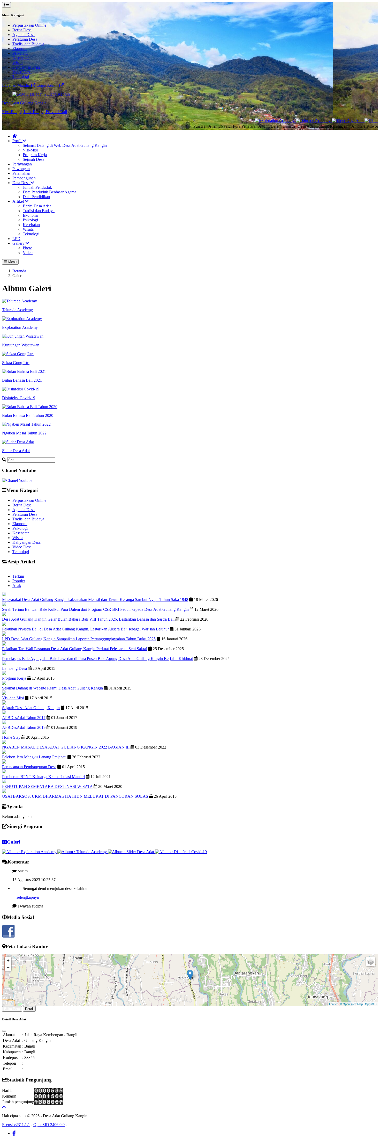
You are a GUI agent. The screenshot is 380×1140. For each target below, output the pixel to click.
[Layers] (370, 961)
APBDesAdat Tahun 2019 (23, 727)
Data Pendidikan (36, 196)
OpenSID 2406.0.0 (49, 1124)
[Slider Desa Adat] (325, 120)
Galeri (13, 842)
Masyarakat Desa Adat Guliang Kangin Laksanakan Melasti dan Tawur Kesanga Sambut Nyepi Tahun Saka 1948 (95, 599)
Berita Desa (22, 30)
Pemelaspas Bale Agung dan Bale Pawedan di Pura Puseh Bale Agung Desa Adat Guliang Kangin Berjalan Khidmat (97, 658)
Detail (29, 1009)
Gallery (19, 243)
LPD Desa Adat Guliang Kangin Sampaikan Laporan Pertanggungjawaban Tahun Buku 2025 (79, 639)
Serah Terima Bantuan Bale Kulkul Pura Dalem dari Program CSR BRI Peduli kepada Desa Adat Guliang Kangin (95, 609)
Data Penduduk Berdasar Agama (49, 192)
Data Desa (21, 182)
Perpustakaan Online (29, 25)
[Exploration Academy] (252, 120)
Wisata (17, 62)
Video (28, 252)
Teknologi (20, 76)
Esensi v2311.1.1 (16, 1124)
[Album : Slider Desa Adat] (131, 851)
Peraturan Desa (24, 39)
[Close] (4, 1031)
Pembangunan (24, 178)
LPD (16, 238)
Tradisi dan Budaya (28, 44)
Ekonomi (19, 48)
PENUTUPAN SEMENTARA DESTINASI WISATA (47, 786)
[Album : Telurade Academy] (82, 851)
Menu (12, 262)
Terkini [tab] (18, 576)
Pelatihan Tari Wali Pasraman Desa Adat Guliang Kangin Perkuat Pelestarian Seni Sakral (74, 649)
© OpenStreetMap (351, 1004)
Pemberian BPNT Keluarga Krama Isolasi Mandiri (43, 776)
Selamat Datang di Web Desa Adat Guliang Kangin (65, 145)
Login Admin (47, 85)
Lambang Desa (14, 668)
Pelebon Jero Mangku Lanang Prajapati (34, 757)
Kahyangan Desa (26, 67)
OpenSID (371, 1004)
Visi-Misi (30, 150)
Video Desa (22, 72)
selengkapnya (28, 885)
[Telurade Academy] (291, 120)
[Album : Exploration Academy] (29, 851)
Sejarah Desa (33, 159)
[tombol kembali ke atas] (4, 1107)
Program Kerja (35, 155)
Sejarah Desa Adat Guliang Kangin (31, 708)
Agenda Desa (23, 34)
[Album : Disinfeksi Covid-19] (181, 851)
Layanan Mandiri (16, 85)
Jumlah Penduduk (37, 187)
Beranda (19, 271)
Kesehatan (20, 58)
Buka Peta (12, 1009)
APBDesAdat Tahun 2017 (23, 717)
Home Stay (11, 737)
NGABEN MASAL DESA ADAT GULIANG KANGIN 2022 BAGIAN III (66, 747)
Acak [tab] (16, 585)
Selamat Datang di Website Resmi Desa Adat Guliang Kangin (52, 688)
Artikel (18, 201)
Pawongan (21, 168)
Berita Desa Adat (37, 206)
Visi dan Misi (13, 698)
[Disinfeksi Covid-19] (360, 120)
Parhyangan (22, 164)
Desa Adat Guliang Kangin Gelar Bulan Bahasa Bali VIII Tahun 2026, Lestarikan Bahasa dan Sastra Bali (88, 619)
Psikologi (20, 53)
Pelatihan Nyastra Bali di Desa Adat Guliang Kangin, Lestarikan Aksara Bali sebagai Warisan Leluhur (85, 629)
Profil (17, 141)
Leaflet (333, 1004)
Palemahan (21, 173)
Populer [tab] (18, 581)
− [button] (8, 967)
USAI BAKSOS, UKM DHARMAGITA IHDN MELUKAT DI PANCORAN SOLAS (75, 796)
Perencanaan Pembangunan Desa (29, 767)
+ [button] (8, 960)
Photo (27, 248)
